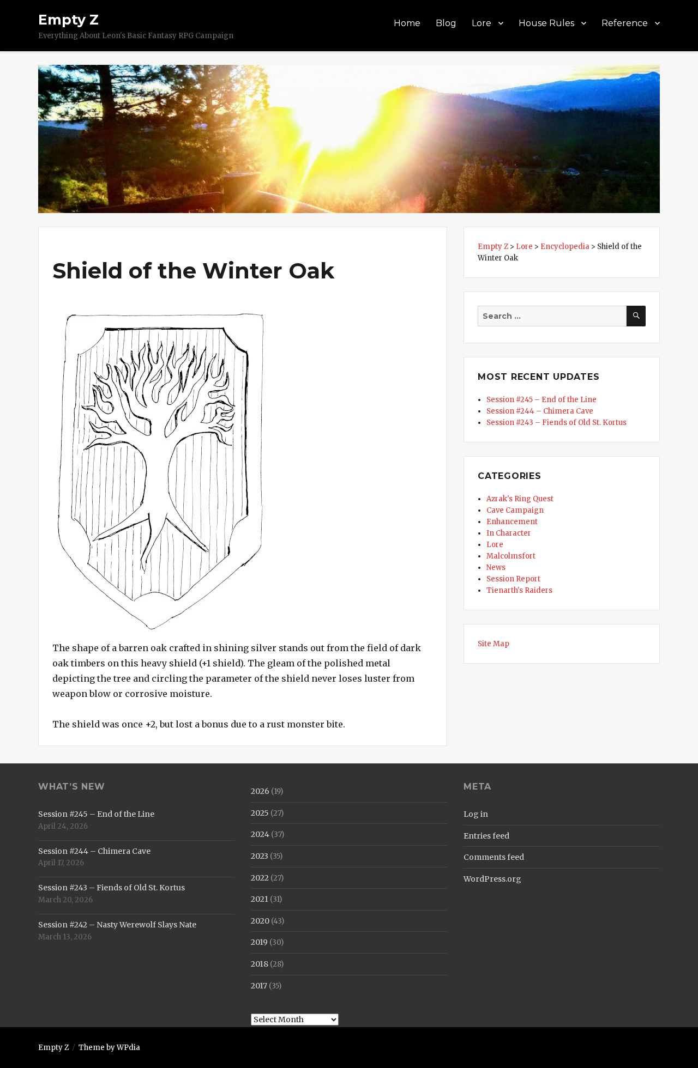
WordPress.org (492, 879)
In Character (508, 533)
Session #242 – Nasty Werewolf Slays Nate (117, 925)
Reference (624, 23)
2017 (259, 986)
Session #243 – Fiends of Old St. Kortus (556, 422)
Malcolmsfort (510, 556)
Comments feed (494, 857)
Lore (481, 23)
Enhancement (512, 521)
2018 (259, 964)
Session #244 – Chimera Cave (539, 411)
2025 (260, 813)
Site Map (493, 643)
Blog (446, 23)
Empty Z (68, 19)
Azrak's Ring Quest (519, 498)
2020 (260, 921)
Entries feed (486, 836)
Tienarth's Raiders (519, 590)
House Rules (546, 23)
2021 (259, 899)
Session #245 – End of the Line (541, 399)
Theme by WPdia (109, 1047)
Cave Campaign (515, 510)
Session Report (513, 579)
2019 (259, 942)
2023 (259, 856)
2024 (260, 834)
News (496, 567)
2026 (260, 791)
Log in (476, 814)
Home (407, 23)
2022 (260, 878)
